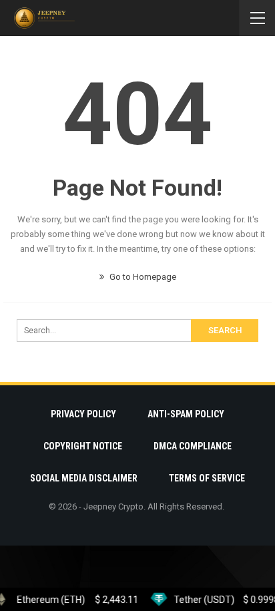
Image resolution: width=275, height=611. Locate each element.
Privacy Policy (83, 414)
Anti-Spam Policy (186, 414)
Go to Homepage (141, 277)
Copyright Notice (82, 446)
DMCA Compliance (193, 446)
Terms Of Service (207, 478)
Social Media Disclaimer (84, 478)
